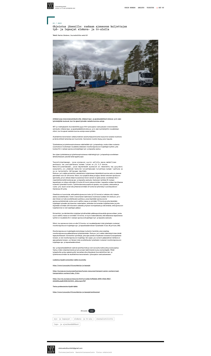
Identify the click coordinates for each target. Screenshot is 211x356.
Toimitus (150, 8)
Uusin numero (130, 8)
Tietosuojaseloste (66, 352)
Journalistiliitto (104, 319)
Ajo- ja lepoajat (62, 319)
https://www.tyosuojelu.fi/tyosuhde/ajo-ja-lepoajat (71, 265)
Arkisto (141, 8)
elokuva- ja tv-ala (83, 319)
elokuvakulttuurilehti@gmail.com (70, 348)
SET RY (161, 8)
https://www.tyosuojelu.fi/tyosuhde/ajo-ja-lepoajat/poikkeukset (76, 292)
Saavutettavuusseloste (85, 352)
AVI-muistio (84, 310)
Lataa (91, 310)
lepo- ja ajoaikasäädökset (66, 324)
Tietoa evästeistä (104, 352)
